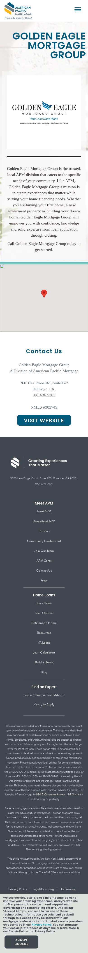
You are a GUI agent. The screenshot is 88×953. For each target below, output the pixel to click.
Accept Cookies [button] (21, 942)
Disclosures (67, 889)
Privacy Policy (17, 889)
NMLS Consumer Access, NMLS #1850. (59, 794)
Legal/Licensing (43, 889)
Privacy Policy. (42, 925)
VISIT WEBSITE (44, 420)
